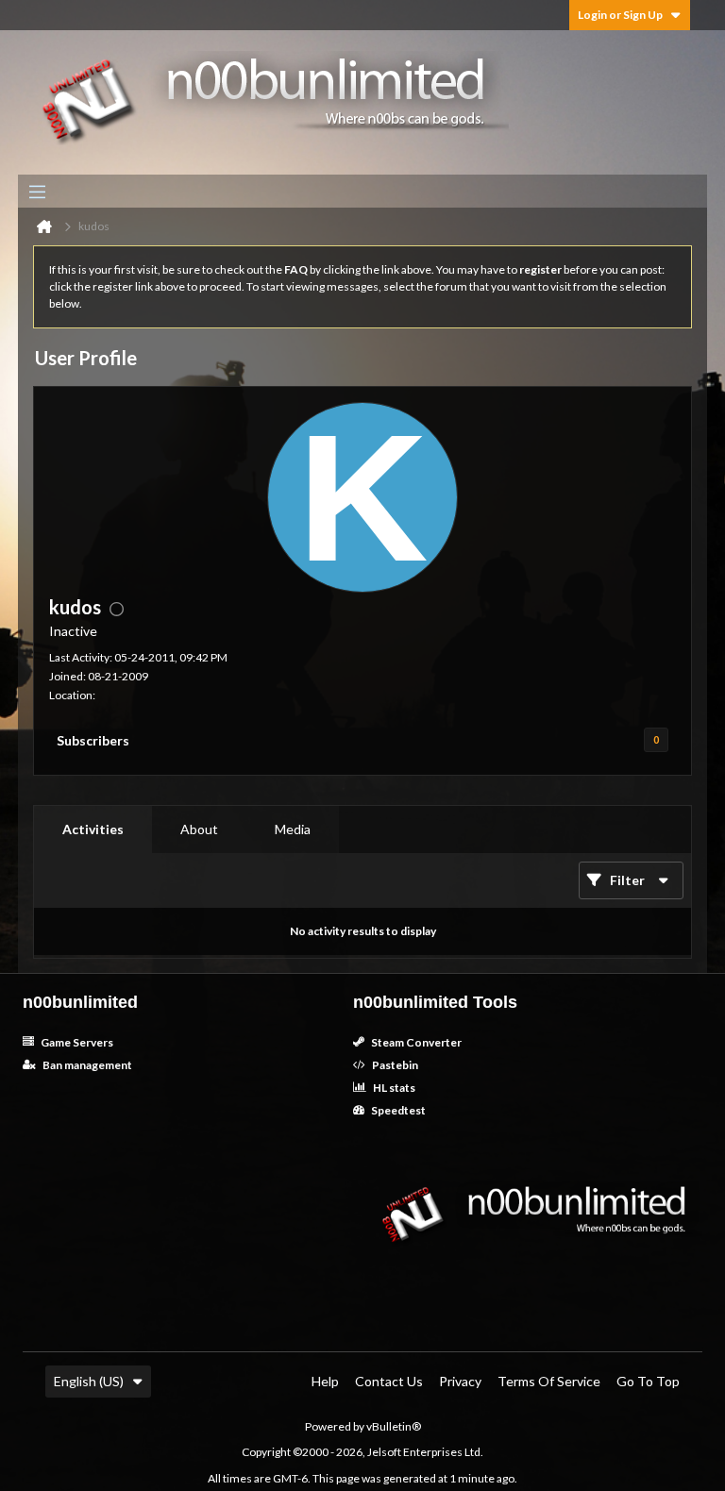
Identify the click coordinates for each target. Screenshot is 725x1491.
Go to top (648, 1381)
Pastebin (394, 1065)
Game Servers (76, 1042)
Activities (93, 829)
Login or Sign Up (620, 15)
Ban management (86, 1065)
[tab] (93, 829)
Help (325, 1381)
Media (293, 829)
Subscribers (93, 740)
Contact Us (389, 1381)
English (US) (89, 1381)
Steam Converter (415, 1042)
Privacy (460, 1381)
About (199, 829)
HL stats (393, 1088)
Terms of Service (548, 1381)
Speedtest (397, 1110)
